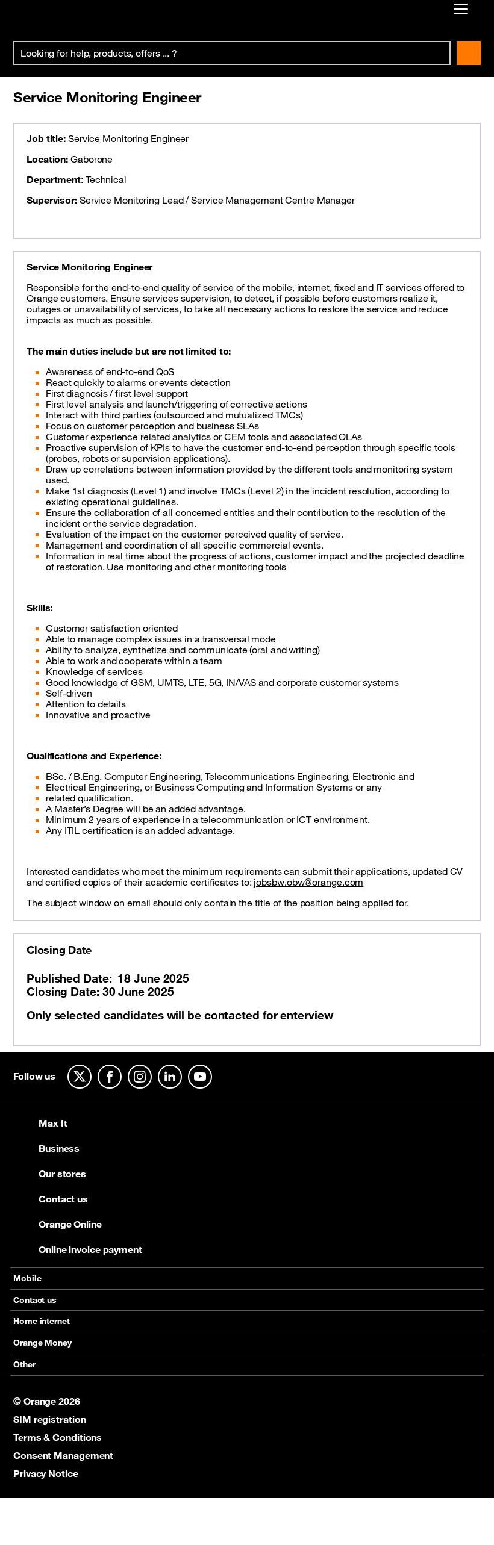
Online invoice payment (90, 1249)
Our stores (62, 1173)
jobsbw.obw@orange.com (308, 882)
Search (469, 53)
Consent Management (63, 1455)
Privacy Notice (45, 1473)
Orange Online (70, 1224)
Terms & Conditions (57, 1437)
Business (59, 1148)
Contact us (63, 1199)
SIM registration (49, 1419)
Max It (53, 1123)
